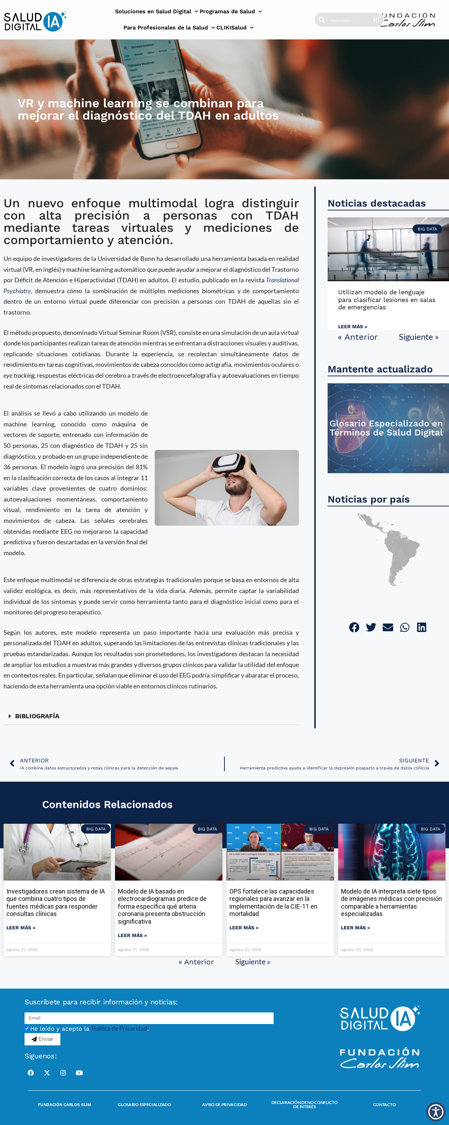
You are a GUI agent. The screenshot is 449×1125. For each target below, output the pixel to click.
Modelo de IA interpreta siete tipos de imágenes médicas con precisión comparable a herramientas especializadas (391, 903)
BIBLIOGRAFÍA (37, 716)
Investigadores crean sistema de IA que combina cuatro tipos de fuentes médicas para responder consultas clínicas (55, 903)
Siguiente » (419, 336)
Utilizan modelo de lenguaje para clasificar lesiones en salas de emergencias (386, 299)
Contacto (384, 1104)
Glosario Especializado (144, 1104)
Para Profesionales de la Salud (165, 27)
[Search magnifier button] (322, 20)
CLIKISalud (231, 27)
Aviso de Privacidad (224, 1104)
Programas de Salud (227, 11)
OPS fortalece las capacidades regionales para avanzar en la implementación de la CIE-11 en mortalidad (273, 903)
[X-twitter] (47, 1072)
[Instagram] (63, 1072)
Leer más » (352, 326)
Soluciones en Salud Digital (153, 11)
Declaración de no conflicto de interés (305, 1104)
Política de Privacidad (119, 1028)
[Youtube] (79, 1072)
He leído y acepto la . (89, 1028)
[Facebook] (31, 1072)
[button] (151, 716)
